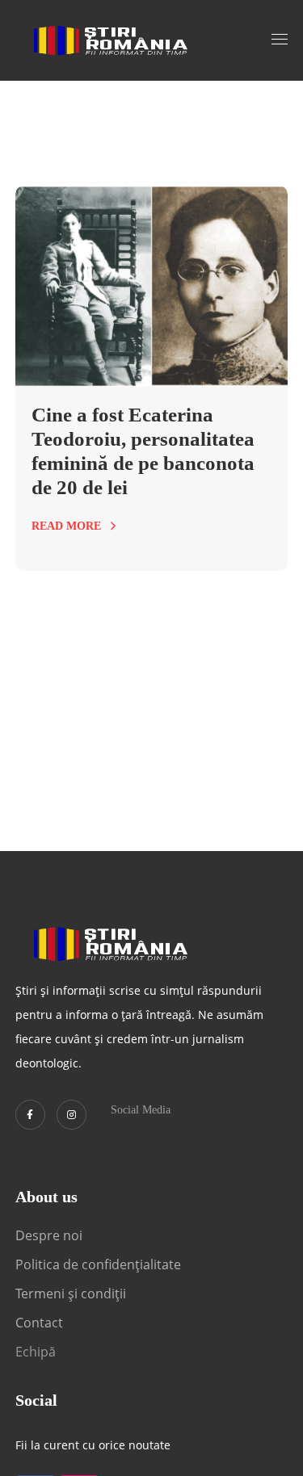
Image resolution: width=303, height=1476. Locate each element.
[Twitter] (30, 1115)
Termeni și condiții (70, 1293)
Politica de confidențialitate (98, 1264)
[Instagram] (71, 1115)
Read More (66, 526)
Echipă (35, 1352)
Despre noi (48, 1235)
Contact (40, 1322)
